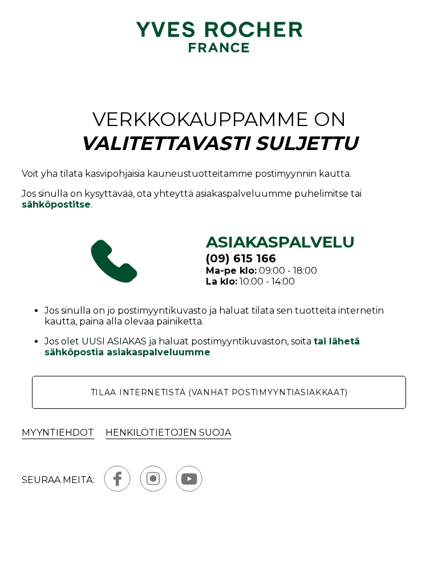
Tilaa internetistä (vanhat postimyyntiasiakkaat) (219, 392)
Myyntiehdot (58, 432)
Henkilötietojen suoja (168, 432)
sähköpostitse (56, 204)
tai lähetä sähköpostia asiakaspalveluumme (202, 347)
